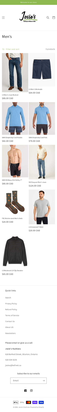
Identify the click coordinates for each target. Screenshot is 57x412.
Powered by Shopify (37, 407)
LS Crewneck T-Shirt (36, 227)
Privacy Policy (11, 303)
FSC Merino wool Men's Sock (12, 218)
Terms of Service (12, 315)
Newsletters (10, 333)
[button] (3, 18)
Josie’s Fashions (24, 407)
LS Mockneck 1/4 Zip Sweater (12, 270)
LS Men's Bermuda (35, 89)
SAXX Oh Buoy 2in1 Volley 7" (12, 180)
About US (9, 327)
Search (8, 297)
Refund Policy (11, 309)
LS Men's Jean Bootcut (10, 95)
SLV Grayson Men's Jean (37, 182)
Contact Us (10, 321)
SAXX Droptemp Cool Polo (38, 137)
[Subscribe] (44, 381)
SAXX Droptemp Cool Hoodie (12, 137)
